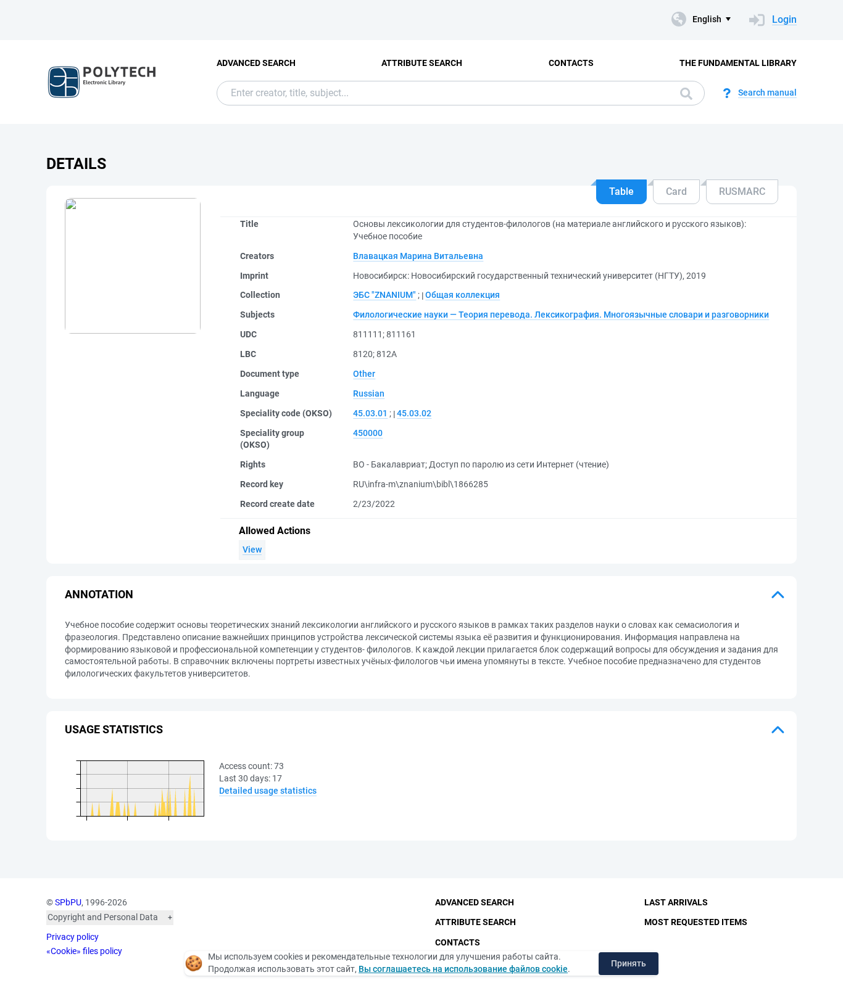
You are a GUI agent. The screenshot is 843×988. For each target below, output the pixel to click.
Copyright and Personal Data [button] (103, 917)
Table (621, 191)
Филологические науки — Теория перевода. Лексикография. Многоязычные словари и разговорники (561, 314)
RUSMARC (742, 191)
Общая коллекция (462, 295)
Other (364, 374)
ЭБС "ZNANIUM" (384, 295)
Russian (368, 393)
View (252, 549)
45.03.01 (370, 413)
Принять (628, 963)
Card (676, 191)
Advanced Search (256, 63)
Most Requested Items (695, 922)
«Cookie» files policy (84, 951)
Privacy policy (72, 937)
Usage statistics (114, 729)
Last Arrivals (676, 902)
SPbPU (68, 902)
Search (683, 93)
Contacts (571, 63)
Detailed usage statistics (268, 791)
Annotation (99, 594)
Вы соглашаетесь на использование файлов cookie (463, 969)
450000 (368, 433)
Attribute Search (421, 63)
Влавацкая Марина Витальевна (418, 256)
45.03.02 (414, 413)
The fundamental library (738, 63)
